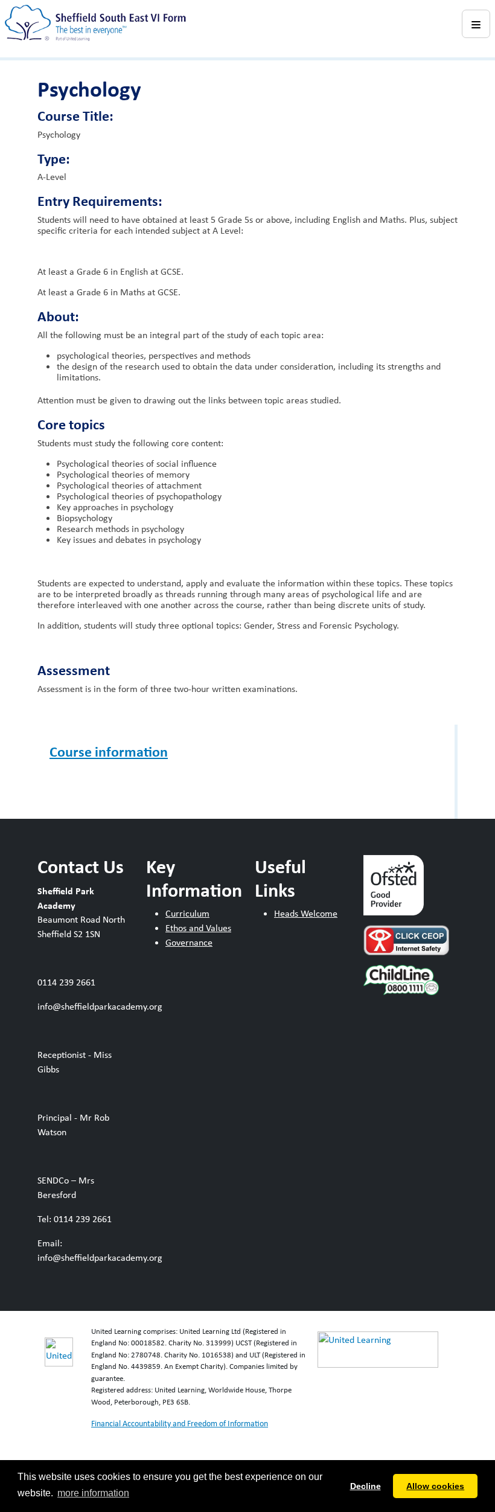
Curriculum (187, 913)
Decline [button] (365, 1486)
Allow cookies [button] (435, 1486)
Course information (109, 751)
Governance (188, 942)
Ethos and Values (198, 927)
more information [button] (93, 1493)
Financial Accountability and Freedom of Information (179, 1423)
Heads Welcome (305, 913)
